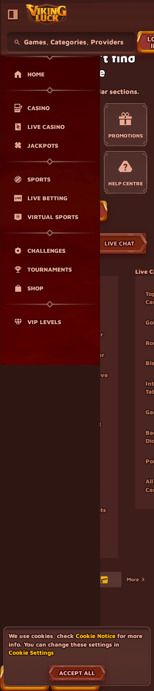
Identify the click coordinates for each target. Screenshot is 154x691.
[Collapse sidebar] (13, 14)
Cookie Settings (31, 652)
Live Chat (119, 243)
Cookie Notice (96, 635)
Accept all (77, 672)
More (133, 579)
